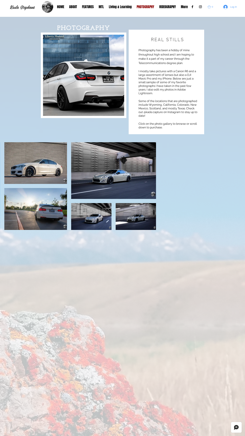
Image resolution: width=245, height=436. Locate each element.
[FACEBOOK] (192, 7)
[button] (212, 7)
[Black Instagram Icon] (200, 7)
